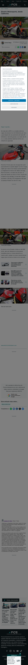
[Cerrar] (20, 654)
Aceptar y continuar (14, 100)
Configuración (14, 103)
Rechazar (14, 107)
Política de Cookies (18, 97)
